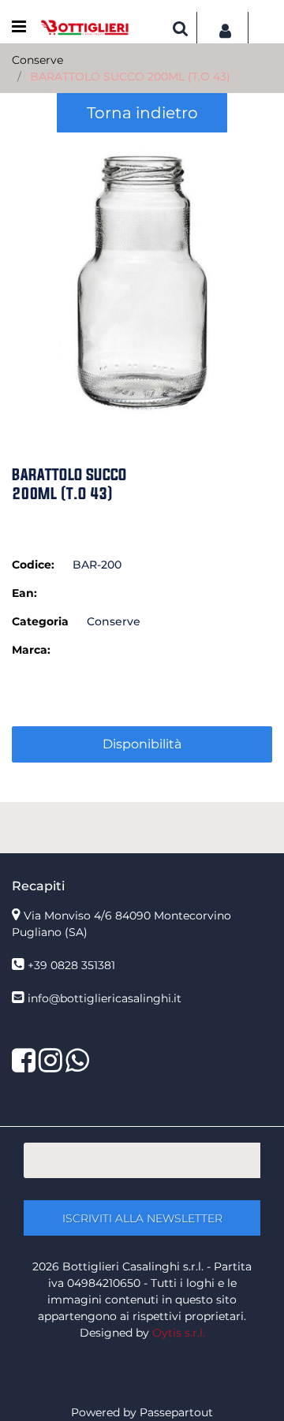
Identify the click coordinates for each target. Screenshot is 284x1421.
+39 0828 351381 (71, 965)
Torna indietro (142, 112)
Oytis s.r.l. (178, 1333)
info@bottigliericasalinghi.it (104, 998)
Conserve (37, 60)
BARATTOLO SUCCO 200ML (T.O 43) (130, 76)
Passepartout (176, 1412)
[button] (142, 277)
